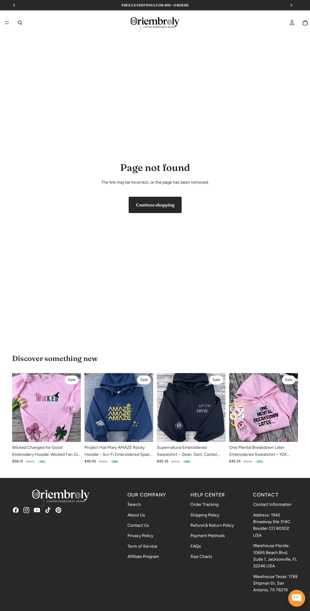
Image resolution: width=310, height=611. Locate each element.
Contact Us (138, 525)
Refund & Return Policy (212, 525)
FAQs (195, 546)
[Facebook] (15, 510)
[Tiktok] (47, 510)
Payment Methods (207, 536)
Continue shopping (155, 205)
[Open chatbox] (296, 598)
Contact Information (272, 504)
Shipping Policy (204, 515)
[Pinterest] (58, 510)
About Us (136, 515)
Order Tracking (204, 504)
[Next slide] (74, 407)
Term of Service (142, 546)
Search (134, 504)
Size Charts (201, 556)
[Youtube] (37, 510)
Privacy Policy (140, 536)
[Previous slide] (18, 407)
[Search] (20, 22)
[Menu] (7, 23)
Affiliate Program (143, 556)
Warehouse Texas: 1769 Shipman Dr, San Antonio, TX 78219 (275, 583)
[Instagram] (26, 510)
